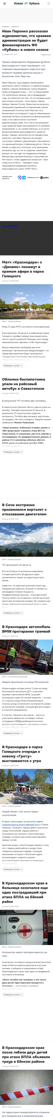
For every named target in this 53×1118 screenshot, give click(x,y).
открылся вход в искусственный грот (20, 824)
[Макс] (19, 177)
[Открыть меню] (4, 3)
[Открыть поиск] (48, 3)
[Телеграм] (24, 177)
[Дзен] (44, 177)
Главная (5, 26)
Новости (15, 26)
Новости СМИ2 (9, 225)
